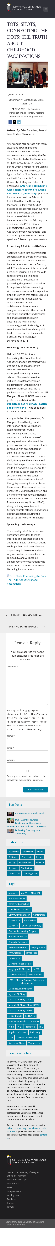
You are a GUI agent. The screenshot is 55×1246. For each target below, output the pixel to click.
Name (11, 735)
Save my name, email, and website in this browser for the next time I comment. (26, 778)
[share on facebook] (10, 122)
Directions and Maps (17, 1179)
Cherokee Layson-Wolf (19, 909)
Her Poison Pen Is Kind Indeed (29, 813)
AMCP (24, 893)
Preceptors (30, 1026)
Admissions (27, 851)
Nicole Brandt (15, 1015)
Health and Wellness (18, 947)
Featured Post (25, 862)
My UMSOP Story (17, 994)
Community (16, 99)
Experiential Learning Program (23, 931)
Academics (14, 851)
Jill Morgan (29, 112)
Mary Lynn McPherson (19, 969)
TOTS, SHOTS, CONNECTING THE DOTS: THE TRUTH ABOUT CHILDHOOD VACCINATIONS (27, 40)
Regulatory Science (18, 1032)
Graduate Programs (18, 942)
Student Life (26, 103)
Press (9, 1187)
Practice (40, 862)
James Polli (31, 952)
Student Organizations (32, 116)
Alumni (40, 851)
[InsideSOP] (24, 6)
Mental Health (35, 974)
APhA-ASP (20, 109)
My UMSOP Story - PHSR (20, 1010)
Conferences (39, 914)
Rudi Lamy (35, 1032)
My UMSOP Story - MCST (21, 999)
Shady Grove (37, 99)
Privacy (10, 1206)
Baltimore (13, 857)
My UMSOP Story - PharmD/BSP (24, 1005)
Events (27, 99)
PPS (19, 1026)
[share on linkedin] (19, 122)
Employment (13, 1195)
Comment (12, 666)
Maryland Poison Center (20, 963)
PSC (41, 1026)
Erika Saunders (33, 109)
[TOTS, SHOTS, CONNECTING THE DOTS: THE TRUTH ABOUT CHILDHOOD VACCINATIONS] (27, 74)
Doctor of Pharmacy (31, 925)
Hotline (10, 1203)
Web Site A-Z (13, 1183)
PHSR (11, 1026)
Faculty (12, 862)
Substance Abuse (17, 1043)
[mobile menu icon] (45, 9)
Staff (11, 1037)
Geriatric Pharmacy (18, 936)
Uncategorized (30, 873)
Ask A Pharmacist (17, 898)
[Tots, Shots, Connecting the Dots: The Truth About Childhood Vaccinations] (27, 587)
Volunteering (34, 1043)
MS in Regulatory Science (20, 988)
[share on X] (14, 122)
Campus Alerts (14, 1191)
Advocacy (13, 893)
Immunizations (16, 112)
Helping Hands (38, 947)
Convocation (15, 920)
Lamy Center (15, 958)
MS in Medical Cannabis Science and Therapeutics (27, 982)
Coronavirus (30, 920)
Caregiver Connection (19, 904)
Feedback (11, 1199)
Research (13, 868)
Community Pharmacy (19, 914)
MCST (36, 969)
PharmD (35, 1021)
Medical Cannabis (17, 974)
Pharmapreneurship (18, 1021)
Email (10, 747)
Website (11, 760)
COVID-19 (13, 925)
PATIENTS (30, 1015)
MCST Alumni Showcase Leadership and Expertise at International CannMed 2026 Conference (26, 823)
